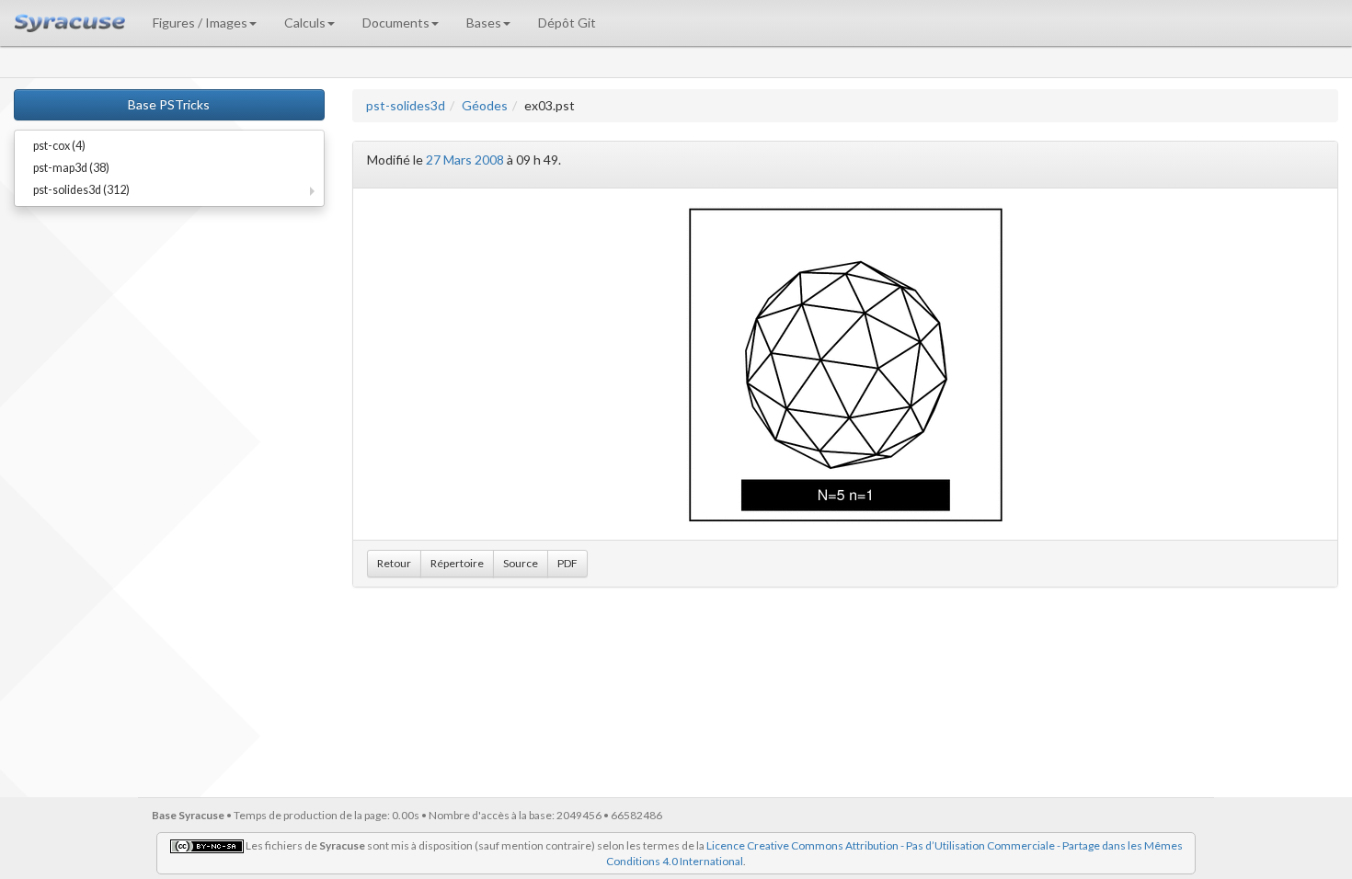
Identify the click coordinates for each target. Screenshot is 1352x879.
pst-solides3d (405, 105)
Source (520, 563)
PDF (567, 563)
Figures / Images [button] (200, 22)
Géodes (485, 105)
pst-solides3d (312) (81, 190)
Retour (394, 563)
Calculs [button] (305, 22)
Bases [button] (483, 22)
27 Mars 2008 (465, 159)
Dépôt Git (567, 22)
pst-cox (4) (59, 146)
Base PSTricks (169, 104)
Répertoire (457, 563)
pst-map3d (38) (71, 168)
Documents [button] (396, 22)
